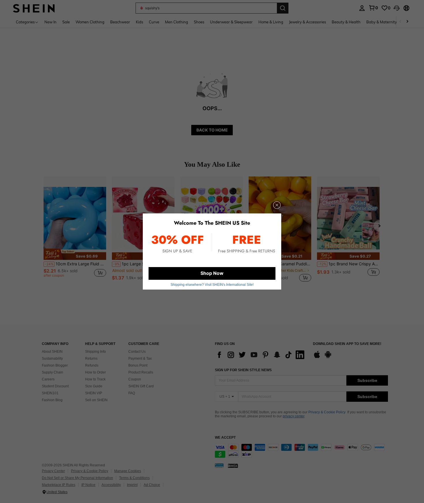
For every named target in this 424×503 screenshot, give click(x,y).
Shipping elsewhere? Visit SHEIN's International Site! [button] (212, 285)
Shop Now (212, 273)
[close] (277, 205)
